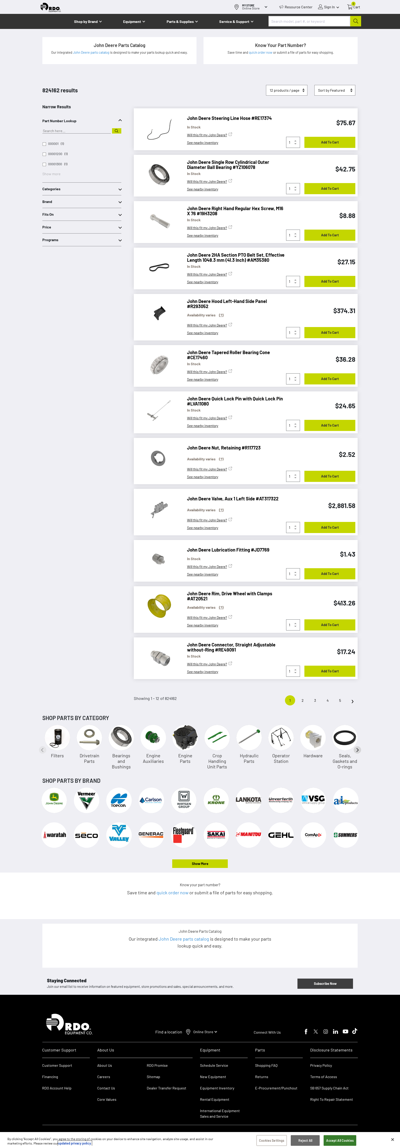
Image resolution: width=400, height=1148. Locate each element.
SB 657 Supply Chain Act (329, 1088)
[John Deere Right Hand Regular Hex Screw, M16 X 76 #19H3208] (157, 221)
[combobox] (315, 21)
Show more (51, 174)
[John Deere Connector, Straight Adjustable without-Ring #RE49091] (157, 657)
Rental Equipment (215, 1099)
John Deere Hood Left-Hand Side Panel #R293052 (227, 304)
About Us (104, 1065)
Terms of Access (323, 1076)
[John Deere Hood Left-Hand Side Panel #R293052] (157, 314)
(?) (221, 315)
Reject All (305, 1140)
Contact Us (106, 1088)
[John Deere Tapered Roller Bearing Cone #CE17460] (157, 365)
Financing (50, 1076)
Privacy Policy (321, 1065)
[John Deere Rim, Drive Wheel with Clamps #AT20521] (157, 606)
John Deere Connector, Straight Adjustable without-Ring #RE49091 (231, 647)
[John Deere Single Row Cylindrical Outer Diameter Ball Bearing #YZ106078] (157, 174)
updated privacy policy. (75, 1143)
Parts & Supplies (180, 21)
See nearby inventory (202, 142)
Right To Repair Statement (331, 1099)
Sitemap (153, 1076)
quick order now (261, 52)
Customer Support (57, 1065)
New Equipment (213, 1076)
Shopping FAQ (266, 1065)
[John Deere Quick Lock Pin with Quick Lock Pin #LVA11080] (157, 411)
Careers (103, 1076)
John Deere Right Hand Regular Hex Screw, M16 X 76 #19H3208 (235, 211)
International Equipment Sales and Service (220, 1113)
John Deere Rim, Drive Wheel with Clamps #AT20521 (229, 596)
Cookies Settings (271, 1140)
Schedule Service (214, 1065)
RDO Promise (157, 1065)
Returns (261, 1076)
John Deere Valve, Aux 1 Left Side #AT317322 (232, 498)
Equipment (132, 21)
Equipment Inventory (217, 1088)
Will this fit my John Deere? (207, 135)
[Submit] (355, 21)
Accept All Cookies (340, 1140)
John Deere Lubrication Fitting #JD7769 (228, 549)
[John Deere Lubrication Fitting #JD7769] (157, 560)
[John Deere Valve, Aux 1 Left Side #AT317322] (157, 508)
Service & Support (234, 21)
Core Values (106, 1099)
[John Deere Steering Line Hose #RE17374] (157, 128)
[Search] (116, 131)
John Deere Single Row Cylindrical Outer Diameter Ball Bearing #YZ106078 (228, 164)
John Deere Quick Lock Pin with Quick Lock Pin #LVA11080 (235, 401)
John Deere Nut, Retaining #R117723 (224, 447)
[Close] (393, 1140)
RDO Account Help (57, 1088)
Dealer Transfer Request (166, 1088)
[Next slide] (357, 750)
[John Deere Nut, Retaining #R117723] (157, 458)
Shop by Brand (86, 21)
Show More (200, 863)
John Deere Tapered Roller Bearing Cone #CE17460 (228, 355)
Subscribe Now (325, 983)
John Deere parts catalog (91, 52)
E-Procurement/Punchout (276, 1088)
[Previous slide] (42, 750)
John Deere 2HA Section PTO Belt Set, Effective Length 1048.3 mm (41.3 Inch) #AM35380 (235, 257)
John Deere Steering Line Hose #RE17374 (229, 118)
